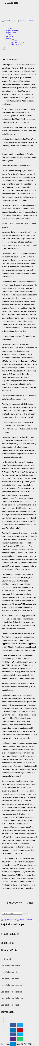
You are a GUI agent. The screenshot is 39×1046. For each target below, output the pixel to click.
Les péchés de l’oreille (11, 992)
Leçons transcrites (12, 31)
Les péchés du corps (10, 965)
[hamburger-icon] (3, 25)
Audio (8, 35)
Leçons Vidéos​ (11, 33)
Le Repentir (6, 959)
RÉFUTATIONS (16, 44)
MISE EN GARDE (17, 42)
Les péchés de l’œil (10, 1005)
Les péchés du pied (10, 972)
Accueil (9, 29)
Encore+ (9, 39)
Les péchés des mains (11, 985)
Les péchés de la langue (12, 998)
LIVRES (14, 41)
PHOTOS (9, 37)
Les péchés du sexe (10, 979)
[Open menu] (13, 39)
